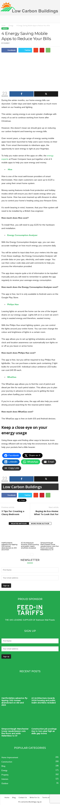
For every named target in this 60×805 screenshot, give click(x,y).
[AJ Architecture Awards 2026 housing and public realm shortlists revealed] (30, 534)
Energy (11, 26)
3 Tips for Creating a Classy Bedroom (12, 513)
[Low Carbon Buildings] (30, 7)
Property (5, 775)
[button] (55, 19)
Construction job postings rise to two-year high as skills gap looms (44, 731)
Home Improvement (9, 757)
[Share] (21, 94)
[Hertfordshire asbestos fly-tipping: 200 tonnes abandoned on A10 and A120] (10, 534)
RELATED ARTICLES (19, 523)
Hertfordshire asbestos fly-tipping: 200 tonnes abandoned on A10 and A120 (9, 546)
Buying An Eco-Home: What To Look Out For (46, 513)
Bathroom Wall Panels (45, 620)
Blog (3, 766)
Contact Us (22, 797)
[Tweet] (46, 94)
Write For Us (34, 797)
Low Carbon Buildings (22, 486)
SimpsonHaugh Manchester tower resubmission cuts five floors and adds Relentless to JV (49, 546)
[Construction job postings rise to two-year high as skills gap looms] (45, 718)
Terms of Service (49, 797)
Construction (6, 762)
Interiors (4, 779)
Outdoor (4, 783)
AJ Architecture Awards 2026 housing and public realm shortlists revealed (30, 545)
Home (3, 26)
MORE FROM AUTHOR (40, 523)
